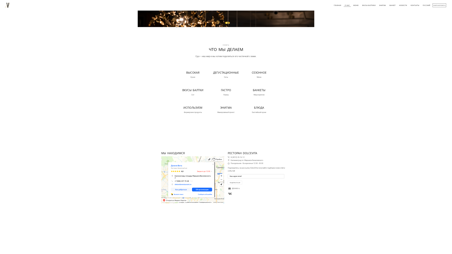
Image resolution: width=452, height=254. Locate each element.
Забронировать (439, 5)
